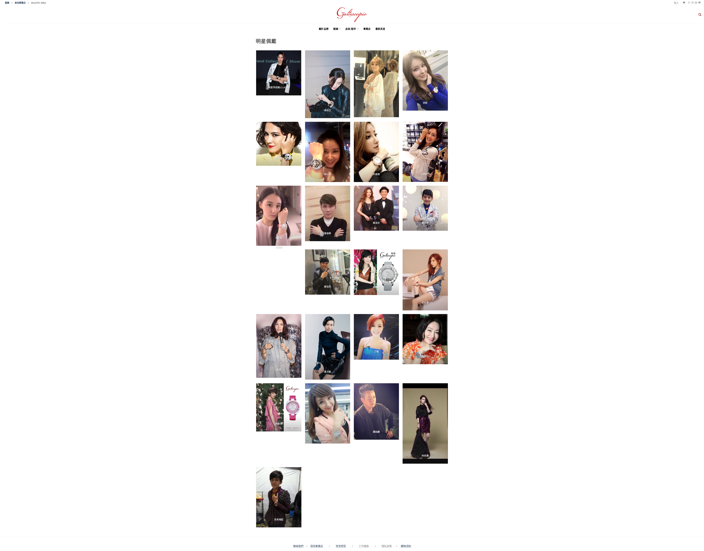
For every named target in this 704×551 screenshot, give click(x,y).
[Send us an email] (696, 2)
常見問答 (341, 546)
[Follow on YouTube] (699, 2)
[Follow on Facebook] (689, 2)
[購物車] (684, 2)
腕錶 (335, 28)
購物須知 (406, 546)
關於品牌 (324, 28)
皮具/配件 (350, 28)
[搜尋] (699, 14)
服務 (7, 2)
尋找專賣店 (316, 546)
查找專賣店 (20, 2)
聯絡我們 (299, 546)
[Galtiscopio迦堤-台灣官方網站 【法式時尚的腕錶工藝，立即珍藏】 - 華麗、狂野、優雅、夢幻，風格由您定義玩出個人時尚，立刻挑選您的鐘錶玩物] (352, 14)
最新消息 (380, 28)
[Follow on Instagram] (692, 2)
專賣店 (367, 28)
